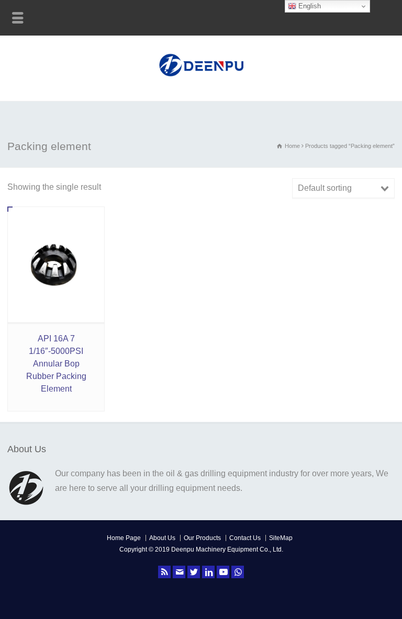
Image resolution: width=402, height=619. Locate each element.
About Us (162, 538)
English (308, 6)
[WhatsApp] (237, 572)
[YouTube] (223, 572)
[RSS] (164, 572)
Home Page (124, 538)
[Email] (179, 572)
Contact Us (245, 538)
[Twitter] (193, 572)
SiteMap (281, 538)
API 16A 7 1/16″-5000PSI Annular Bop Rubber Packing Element (56, 363)
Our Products (202, 538)
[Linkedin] (208, 572)
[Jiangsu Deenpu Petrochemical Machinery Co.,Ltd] (201, 77)
